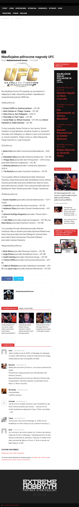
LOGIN (11, 8)
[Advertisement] (39, 35)
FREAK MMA (6, 13)
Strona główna (5, 18)
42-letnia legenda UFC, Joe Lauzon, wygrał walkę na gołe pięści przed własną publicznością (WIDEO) (8, 329)
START (4, 8)
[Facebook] (69, 1)
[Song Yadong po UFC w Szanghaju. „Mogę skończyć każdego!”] (58, 221)
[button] (75, 8)
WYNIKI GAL (32, 8)
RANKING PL (42, 8)
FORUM (15, 13)
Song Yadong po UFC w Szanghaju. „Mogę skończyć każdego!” (70, 221)
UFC (12, 18)
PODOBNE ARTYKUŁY (10, 308)
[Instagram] (72, 1)
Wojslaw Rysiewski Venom (17, 60)
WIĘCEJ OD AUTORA (26, 308)
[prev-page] (2, 337)
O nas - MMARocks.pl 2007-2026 (10, 505)
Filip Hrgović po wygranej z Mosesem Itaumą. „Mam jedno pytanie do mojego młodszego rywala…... (70, 211)
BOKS (60, 8)
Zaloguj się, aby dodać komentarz (12, 453)
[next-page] (6, 337)
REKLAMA (23, 13)
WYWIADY (52, 8)
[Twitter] (76, 1)
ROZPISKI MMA (21, 8)
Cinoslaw (12, 401)
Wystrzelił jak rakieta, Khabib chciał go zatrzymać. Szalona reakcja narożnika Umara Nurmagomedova (26, 329)
